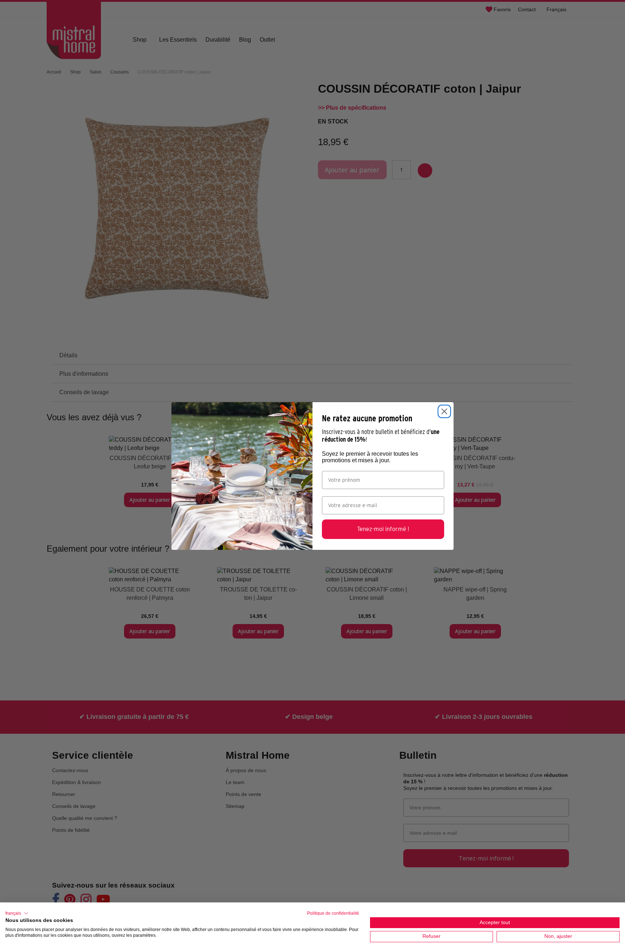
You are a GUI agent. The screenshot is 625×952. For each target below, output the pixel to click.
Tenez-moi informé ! (383, 529)
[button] (16, 913)
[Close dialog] (444, 411)
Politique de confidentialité (333, 913)
